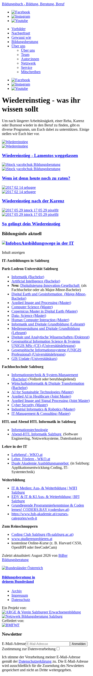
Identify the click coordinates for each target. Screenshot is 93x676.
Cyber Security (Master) (29, 405)
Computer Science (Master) (32, 307)
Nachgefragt (20, 33)
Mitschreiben (31, 72)
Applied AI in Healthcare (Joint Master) (41, 396)
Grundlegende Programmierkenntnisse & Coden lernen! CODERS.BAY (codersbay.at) (47, 507)
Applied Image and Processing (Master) (41, 303)
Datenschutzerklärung (35, 661)
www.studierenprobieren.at (31, 539)
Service (26, 67)
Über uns (18, 46)
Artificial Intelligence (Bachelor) (35, 281)
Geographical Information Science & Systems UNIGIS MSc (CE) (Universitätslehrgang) (45, 343)
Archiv (16, 591)
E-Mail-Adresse (14, 644)
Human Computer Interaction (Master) (40, 320)
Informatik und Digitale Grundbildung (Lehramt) (48, 324)
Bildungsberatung (24, 42)
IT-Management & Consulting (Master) (40, 413)
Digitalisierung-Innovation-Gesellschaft (50, 285)
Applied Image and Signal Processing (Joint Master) (50, 401)
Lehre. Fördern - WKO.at (30, 459)
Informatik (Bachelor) (27, 277)
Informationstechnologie (29, 430)
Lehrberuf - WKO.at (26, 455)
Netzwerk (28, 63)
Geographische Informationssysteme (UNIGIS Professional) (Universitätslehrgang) (46, 352)
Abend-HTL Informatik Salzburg (36, 434)
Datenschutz (20, 600)
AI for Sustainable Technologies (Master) (42, 392)
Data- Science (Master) (28, 316)
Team (25, 55)
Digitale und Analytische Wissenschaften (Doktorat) (50, 337)
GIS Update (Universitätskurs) (34, 359)
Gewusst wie (21, 37)
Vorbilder (18, 29)
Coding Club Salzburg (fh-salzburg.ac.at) (42, 534)
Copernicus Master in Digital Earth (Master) (44, 311)
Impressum (19, 595)
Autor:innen (30, 59)
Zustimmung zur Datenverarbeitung (29, 649)
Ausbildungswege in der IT (47, 243)
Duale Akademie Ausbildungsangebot (40, 463)
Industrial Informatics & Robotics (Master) (43, 409)
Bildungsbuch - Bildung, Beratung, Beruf (33, 4)
